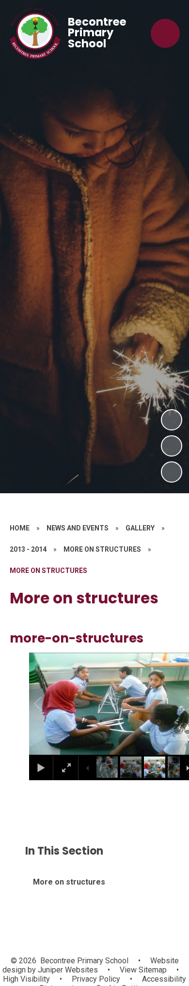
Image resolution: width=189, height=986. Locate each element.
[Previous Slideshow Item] (171, 446)
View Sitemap (143, 969)
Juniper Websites (67, 969)
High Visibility (26, 979)
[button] (49, 704)
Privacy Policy (96, 979)
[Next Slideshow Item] (171, 419)
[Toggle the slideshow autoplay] (171, 472)
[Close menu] (165, 33)
